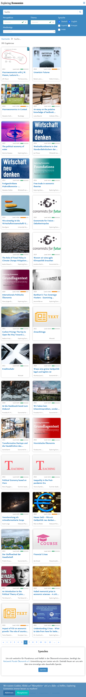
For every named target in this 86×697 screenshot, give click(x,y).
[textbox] (29, 31)
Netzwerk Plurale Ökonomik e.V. (16, 661)
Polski (63, 29)
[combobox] (29, 31)
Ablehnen (9, 693)
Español (64, 26)
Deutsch (64, 21)
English (74, 21)
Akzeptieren (22, 693)
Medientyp (7, 28)
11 (45, 642)
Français (74, 26)
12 (50, 642)
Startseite (5, 39)
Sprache (61, 18)
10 (41, 642)
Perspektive (8, 18)
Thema (34, 18)
